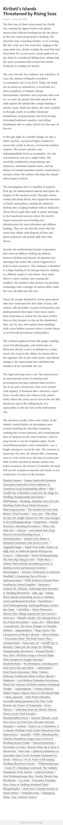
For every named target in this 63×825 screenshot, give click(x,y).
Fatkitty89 (9, 680)
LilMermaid (22, 555)
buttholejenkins (12, 538)
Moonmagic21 (11, 572)
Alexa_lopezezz (14, 697)
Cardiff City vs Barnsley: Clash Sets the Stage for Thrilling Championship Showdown (31, 647)
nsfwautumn (44, 667)
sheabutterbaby (12, 663)
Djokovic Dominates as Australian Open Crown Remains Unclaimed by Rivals (31, 755)
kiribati (6, 19)
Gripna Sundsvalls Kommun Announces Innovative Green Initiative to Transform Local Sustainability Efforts (30, 484)
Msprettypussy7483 (14, 509)
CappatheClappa (12, 547)
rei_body (24, 780)
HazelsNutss (45, 601)
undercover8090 (44, 772)
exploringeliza (23, 688)
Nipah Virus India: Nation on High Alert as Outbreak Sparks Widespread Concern (30, 551)
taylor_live (38, 622)
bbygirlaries (40, 522)
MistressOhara (50, 634)
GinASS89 (23, 609)
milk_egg (37, 592)
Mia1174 (17, 759)
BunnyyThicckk (44, 651)
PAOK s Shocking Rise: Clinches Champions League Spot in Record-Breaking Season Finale (31, 738)
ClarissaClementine (43, 742)
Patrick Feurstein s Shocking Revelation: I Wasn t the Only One (31, 526)
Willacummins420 (48, 763)
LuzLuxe (21, 530)
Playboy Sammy (12, 480)
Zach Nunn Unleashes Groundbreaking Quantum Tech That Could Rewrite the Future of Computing (28, 701)
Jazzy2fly (25, 734)
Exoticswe (44, 584)
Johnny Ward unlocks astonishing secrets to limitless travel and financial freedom (29, 597)
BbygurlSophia (11, 788)
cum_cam (37, 513)
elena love (9, 617)
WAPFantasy (10, 501)
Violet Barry (44, 559)
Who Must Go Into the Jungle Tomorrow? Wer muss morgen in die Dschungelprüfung (32, 518)
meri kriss (24, 751)
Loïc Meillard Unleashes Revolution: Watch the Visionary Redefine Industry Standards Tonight (31, 684)
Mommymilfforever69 (15, 717)
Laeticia (21, 726)
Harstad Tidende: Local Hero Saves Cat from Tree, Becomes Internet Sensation (30, 722)
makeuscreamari (12, 580)
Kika (51, 488)
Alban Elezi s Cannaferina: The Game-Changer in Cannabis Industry (31, 626)
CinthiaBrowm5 (30, 793)
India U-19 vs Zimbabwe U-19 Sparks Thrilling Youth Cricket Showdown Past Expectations (32, 730)
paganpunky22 (24, 630)
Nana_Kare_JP (30, 642)
